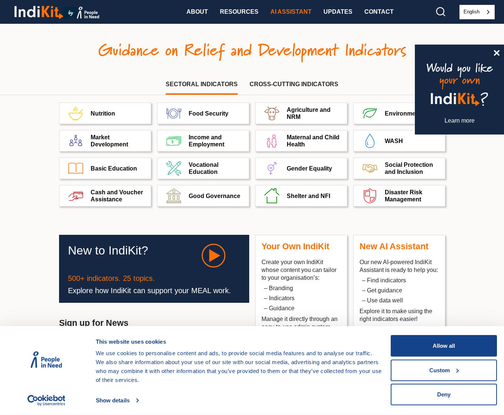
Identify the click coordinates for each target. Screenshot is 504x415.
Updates (337, 12)
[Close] (496, 52)
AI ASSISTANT (291, 12)
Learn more (460, 120)
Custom (439, 370)
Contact (379, 12)
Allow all (444, 346)
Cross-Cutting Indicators (294, 84)
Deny (444, 394)
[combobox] (477, 12)
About (197, 12)
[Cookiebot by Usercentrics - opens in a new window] (46, 400)
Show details (113, 400)
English (471, 11)
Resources (239, 12)
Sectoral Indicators (202, 84)
